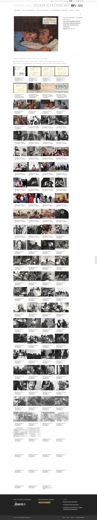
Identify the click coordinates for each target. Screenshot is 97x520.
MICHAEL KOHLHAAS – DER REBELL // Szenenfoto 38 (19, 393)
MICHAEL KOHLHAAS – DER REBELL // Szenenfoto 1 (61, 237)
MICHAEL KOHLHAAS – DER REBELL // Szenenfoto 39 (33, 393)
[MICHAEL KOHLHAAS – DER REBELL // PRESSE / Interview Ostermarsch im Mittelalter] (48, 88)
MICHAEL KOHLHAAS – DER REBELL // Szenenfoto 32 (47, 362)
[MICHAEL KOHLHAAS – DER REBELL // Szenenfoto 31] (34, 354)
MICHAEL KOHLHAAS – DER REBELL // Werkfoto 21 (34, 205)
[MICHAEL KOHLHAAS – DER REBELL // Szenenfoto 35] (34, 370)
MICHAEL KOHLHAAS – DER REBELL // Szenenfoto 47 (33, 424)
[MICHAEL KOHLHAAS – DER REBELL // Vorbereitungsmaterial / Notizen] (48, 479)
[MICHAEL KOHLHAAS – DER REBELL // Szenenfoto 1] (62, 229)
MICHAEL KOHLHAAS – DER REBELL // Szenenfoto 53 (33, 440)
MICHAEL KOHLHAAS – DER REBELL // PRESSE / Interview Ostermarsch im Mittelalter (47, 96)
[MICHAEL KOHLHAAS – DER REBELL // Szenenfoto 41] (62, 385)
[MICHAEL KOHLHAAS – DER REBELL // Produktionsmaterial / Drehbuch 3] (48, 71)
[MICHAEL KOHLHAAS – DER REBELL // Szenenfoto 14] (20, 292)
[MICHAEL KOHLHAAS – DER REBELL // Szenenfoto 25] (62, 323)
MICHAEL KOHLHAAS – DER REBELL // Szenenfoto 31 (33, 362)
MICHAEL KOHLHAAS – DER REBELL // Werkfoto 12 (20, 174)
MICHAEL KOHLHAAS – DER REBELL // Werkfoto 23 (61, 205)
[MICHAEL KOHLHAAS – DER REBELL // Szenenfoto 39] (34, 385)
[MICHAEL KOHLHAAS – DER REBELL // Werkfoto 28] (20, 229)
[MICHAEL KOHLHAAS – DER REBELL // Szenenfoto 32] (48, 354)
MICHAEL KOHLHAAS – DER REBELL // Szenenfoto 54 (47, 440)
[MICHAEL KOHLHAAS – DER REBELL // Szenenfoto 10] (20, 276)
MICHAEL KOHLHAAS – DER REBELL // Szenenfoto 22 (19, 330)
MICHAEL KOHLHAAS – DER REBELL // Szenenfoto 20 (47, 315)
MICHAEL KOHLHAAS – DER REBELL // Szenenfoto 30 (19, 362)
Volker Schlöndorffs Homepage (46, 499)
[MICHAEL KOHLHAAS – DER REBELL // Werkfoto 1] (34, 120)
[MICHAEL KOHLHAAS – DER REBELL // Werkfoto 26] (48, 214)
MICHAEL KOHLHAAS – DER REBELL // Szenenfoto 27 (33, 346)
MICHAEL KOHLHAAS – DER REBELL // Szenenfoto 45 (61, 408)
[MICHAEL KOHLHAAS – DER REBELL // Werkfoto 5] (34, 136)
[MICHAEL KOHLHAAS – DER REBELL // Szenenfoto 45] (62, 401)
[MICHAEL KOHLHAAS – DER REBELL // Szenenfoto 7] (34, 260)
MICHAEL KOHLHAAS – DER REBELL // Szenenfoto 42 (19, 408)
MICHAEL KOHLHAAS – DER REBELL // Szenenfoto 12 (47, 284)
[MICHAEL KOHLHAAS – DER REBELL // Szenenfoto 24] (48, 323)
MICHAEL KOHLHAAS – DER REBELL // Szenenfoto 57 (33, 455)
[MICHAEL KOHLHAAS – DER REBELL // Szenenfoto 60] (20, 463)
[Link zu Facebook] (74, 1)
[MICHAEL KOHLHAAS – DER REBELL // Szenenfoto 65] (34, 479)
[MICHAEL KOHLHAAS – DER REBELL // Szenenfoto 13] (62, 276)
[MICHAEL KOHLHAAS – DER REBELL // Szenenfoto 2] (20, 245)
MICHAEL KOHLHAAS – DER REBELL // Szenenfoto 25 (61, 330)
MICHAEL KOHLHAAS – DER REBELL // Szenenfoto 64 (19, 486)
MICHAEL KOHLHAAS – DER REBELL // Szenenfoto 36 (47, 377)
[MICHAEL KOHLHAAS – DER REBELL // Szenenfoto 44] (48, 401)
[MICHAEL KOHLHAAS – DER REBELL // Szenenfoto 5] (62, 245)
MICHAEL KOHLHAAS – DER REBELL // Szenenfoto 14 (19, 299)
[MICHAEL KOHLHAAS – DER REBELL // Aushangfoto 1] (20, 104)
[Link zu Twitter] (76, 1)
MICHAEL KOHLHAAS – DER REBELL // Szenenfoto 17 (61, 299)
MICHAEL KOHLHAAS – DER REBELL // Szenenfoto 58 (47, 455)
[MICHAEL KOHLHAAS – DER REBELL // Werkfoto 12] (20, 167)
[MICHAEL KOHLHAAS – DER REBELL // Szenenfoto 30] (20, 354)
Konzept (56, 1)
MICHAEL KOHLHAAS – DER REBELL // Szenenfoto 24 (47, 330)
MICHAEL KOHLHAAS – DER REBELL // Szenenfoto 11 (33, 284)
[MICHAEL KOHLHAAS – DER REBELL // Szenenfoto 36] (48, 370)
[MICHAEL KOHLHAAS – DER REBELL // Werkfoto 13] (34, 167)
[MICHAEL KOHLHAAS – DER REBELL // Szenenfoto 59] (62, 448)
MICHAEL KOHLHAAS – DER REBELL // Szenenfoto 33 (61, 362)
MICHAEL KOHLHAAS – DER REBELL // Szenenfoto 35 (33, 377)
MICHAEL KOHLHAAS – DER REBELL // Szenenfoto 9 (61, 268)
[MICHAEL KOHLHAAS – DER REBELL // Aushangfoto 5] (20, 120)
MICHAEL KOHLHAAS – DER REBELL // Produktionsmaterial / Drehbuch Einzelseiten (19, 96)
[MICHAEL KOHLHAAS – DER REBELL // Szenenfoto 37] (62, 370)
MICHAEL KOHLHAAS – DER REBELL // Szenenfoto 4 (47, 252)
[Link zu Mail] (83, 1)
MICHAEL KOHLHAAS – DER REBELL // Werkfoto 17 (34, 190)
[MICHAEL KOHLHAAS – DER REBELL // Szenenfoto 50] (48, 417)
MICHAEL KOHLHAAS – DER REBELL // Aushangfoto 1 (19, 112)
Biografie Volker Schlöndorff (70, 502)
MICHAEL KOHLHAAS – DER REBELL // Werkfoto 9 (34, 159)
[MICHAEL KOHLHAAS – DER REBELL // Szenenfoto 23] (34, 323)
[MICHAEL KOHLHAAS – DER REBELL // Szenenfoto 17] (62, 292)
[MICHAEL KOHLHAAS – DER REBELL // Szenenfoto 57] (34, 448)
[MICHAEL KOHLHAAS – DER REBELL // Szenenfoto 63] (62, 463)
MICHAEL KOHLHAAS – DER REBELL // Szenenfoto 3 (33, 252)
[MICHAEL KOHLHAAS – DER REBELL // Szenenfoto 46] (20, 417)
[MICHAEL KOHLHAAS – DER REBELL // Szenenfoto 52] (20, 432)
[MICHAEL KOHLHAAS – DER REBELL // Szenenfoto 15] (34, 292)
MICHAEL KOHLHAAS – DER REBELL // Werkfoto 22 (47, 205)
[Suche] (80, 14)
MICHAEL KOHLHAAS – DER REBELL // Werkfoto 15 (61, 174)
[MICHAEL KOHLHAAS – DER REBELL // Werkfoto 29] (34, 229)
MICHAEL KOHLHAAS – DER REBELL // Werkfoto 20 (20, 205)
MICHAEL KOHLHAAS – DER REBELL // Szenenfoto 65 (33, 486)
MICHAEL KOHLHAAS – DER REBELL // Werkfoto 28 (20, 237)
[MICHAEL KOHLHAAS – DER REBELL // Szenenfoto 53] (34, 432)
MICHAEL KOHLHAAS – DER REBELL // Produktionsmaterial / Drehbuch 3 (47, 79)
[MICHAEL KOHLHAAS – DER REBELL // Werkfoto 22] (48, 198)
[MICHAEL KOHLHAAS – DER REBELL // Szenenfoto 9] (62, 260)
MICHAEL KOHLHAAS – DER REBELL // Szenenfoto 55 (61, 440)
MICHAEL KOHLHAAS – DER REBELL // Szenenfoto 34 (19, 377)
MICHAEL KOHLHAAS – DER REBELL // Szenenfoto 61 (33, 471)
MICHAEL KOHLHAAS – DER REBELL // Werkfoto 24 (20, 221)
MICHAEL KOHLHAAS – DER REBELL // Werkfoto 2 (47, 127)
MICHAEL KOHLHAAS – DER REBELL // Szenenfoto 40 (47, 393)
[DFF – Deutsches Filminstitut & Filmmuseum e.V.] (48, 5)
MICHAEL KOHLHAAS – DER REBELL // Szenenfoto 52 (19, 440)
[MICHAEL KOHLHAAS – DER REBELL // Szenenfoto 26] (20, 338)
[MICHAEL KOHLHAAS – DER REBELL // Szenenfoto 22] (20, 323)
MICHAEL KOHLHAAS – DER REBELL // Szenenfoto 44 (47, 408)
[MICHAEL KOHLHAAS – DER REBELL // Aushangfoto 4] (62, 104)
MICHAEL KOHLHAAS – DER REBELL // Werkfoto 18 (47, 190)
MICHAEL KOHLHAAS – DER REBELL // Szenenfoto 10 (19, 284)
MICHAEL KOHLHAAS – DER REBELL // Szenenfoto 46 (19, 424)
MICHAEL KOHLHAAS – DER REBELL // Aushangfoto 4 (61, 112)
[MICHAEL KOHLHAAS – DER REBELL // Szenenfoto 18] (20, 307)
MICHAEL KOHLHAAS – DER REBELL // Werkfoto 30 (47, 237)
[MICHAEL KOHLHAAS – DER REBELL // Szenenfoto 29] (62, 338)
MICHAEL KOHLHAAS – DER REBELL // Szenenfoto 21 (61, 315)
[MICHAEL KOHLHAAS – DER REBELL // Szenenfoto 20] (48, 307)
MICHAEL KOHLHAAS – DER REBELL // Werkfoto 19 (61, 190)
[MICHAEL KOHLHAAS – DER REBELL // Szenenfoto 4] (48, 245)
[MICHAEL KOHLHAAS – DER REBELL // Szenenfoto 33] (62, 354)
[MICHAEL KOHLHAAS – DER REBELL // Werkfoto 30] (48, 229)
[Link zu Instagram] (80, 1)
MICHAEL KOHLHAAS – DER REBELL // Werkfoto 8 (20, 159)
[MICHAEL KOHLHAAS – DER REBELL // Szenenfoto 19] (34, 307)
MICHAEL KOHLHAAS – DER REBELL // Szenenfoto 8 (47, 268)
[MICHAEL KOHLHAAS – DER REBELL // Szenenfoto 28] (48, 338)
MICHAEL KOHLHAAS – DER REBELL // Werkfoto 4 (20, 143)
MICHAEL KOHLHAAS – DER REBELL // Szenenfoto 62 (47, 471)
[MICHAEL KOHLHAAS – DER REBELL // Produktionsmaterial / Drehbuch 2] (34, 71)
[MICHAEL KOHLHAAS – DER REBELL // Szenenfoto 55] (62, 432)
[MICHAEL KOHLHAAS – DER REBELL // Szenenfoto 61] (34, 463)
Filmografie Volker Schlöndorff (70, 505)
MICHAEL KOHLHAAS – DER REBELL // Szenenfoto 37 (61, 377)
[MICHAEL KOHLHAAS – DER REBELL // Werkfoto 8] (20, 151)
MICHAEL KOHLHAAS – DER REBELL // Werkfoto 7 (61, 143)
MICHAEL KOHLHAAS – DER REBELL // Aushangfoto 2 (33, 112)
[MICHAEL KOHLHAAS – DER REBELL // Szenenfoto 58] (48, 448)
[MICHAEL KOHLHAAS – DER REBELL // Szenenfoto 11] (34, 276)
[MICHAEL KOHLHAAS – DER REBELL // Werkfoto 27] (62, 214)
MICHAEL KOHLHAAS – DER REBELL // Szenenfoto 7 (33, 268)
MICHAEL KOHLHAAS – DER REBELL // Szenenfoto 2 (19, 252)
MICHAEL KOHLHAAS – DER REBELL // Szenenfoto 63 (61, 471)
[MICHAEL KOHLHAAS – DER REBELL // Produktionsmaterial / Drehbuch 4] (62, 71)
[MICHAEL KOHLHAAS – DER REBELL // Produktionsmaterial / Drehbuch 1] (20, 71)
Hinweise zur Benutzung (64, 1)
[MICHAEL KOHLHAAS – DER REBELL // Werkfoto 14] (48, 167)
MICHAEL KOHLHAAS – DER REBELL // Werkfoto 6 (47, 143)
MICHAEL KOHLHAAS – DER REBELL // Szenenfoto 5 (61, 252)
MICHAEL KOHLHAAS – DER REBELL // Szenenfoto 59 (61, 455)
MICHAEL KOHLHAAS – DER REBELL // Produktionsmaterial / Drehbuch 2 (33, 79)
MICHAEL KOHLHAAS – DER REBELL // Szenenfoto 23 (33, 330)
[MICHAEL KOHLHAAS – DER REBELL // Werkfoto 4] (20, 136)
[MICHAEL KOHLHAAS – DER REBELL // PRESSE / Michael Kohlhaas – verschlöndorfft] (34, 88)
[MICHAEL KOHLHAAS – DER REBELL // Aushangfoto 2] (34, 104)
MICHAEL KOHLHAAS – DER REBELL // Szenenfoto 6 (19, 268)
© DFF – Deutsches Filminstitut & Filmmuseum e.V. (22, 517)
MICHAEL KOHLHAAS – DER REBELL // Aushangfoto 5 (19, 127)
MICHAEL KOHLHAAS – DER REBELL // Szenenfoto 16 (47, 299)
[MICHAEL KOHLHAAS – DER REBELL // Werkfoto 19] (62, 182)
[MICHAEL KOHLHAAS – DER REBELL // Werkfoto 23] (62, 198)
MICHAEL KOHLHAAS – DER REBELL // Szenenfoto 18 (19, 315)
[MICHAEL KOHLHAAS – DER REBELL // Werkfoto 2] (48, 120)
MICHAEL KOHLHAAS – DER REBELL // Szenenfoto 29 (61, 346)
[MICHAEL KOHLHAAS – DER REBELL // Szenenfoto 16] (48, 292)
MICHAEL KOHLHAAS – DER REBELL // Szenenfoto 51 (61, 424)
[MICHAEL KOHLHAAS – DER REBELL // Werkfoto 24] (20, 214)
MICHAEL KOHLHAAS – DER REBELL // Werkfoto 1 (34, 127)
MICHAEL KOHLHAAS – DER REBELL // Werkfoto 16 (20, 190)
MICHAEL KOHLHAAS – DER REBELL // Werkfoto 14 (47, 174)
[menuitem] (17, 10)
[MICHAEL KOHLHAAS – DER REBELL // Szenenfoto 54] (48, 432)
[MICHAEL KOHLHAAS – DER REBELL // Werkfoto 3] (62, 120)
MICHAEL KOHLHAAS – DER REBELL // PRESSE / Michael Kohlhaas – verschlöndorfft (34, 96)
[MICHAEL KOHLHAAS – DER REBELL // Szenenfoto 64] (20, 479)
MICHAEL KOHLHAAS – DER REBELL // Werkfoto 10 (47, 159)
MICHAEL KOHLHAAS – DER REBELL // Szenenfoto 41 (61, 393)
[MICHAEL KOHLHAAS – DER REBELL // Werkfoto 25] (34, 214)
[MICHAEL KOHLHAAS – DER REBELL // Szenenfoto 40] (48, 385)
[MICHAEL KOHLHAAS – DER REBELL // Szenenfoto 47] (34, 417)
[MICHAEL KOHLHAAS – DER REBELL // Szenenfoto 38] (20, 385)
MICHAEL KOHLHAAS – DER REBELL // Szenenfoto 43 (33, 408)
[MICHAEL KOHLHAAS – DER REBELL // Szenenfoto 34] (20, 370)
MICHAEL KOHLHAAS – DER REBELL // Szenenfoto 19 (33, 315)
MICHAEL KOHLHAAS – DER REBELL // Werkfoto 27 (61, 221)
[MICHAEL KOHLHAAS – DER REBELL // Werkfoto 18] (48, 182)
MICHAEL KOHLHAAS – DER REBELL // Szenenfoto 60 (19, 471)
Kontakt (52, 1)
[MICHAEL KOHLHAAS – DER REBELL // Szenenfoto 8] (48, 260)
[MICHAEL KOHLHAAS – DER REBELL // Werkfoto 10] (48, 151)
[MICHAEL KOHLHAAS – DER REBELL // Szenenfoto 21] (62, 307)
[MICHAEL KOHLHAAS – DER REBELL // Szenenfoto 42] (20, 401)
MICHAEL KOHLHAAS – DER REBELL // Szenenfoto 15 (33, 299)
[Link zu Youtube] (78, 1)
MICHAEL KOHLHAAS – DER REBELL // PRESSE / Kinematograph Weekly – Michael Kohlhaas (61, 96)
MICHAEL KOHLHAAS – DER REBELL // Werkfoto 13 (34, 174)
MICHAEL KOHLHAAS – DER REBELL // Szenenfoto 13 (61, 284)
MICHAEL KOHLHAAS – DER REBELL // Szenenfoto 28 (47, 346)
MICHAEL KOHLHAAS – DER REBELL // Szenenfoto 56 (19, 455)
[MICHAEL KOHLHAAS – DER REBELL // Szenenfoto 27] (34, 338)
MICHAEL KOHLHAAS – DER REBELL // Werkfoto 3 (61, 127)
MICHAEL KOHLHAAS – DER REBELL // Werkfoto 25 (34, 221)
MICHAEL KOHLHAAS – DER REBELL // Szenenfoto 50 (47, 424)
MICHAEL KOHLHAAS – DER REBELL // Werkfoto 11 (61, 159)
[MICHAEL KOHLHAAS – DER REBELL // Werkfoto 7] (62, 136)
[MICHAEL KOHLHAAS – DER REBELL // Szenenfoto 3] (34, 245)
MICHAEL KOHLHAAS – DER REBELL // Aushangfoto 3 (47, 112)
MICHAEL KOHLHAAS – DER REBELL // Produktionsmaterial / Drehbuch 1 (19, 79)
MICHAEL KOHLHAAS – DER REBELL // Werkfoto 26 (47, 221)
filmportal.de (28, 499)
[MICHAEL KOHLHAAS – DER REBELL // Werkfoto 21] (34, 198)
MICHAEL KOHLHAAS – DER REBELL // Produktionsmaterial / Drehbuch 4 (61, 79)
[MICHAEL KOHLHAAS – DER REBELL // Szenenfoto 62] (48, 463)
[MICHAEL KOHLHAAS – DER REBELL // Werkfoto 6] (48, 136)
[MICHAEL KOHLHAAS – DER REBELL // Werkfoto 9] (34, 151)
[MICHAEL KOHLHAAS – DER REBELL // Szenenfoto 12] (48, 276)
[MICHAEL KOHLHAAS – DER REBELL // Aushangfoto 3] (36, 34)
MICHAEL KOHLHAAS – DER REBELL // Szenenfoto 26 (19, 346)
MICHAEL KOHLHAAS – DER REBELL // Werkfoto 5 (34, 143)
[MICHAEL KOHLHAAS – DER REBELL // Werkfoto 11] (62, 151)
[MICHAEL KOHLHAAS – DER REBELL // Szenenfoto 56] (20, 448)
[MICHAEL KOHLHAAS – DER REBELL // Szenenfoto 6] (20, 260)
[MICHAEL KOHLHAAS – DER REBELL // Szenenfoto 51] (62, 417)
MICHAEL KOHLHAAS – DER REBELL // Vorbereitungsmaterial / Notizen (47, 487)
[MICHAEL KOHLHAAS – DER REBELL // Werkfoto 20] (20, 198)
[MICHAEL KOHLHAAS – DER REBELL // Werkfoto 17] (34, 182)
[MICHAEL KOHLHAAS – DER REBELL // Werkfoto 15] (62, 167)
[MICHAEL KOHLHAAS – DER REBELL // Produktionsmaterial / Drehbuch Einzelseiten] (20, 88)
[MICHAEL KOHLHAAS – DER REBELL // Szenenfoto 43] (34, 401)
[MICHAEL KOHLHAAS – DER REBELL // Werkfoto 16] (20, 182)
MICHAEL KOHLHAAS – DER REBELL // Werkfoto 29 (34, 237)
